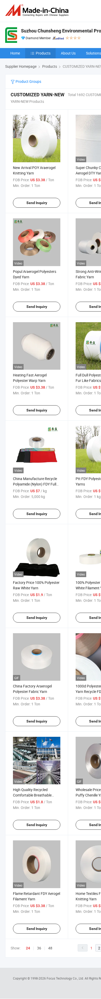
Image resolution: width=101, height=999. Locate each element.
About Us (68, 53)
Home (15, 53)
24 (28, 948)
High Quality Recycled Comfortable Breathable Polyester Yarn (32, 795)
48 (50, 948)
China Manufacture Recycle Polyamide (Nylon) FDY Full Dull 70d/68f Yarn (35, 484)
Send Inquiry (36, 203)
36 (39, 948)
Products (43, 53)
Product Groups (28, 81)
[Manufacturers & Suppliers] (37, 10)
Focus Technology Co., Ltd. (66, 978)
